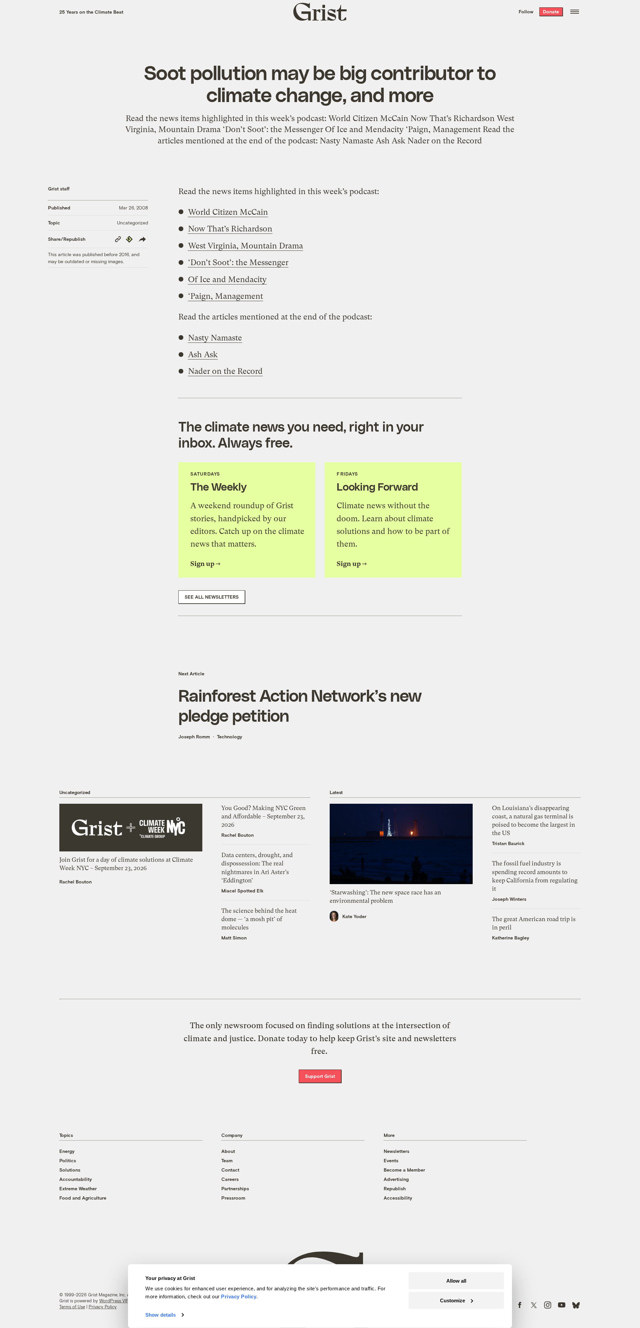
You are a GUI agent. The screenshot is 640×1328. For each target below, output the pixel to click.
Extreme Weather (78, 1188)
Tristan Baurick (508, 843)
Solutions (69, 1170)
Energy (67, 1151)
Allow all (456, 1281)
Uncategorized (132, 222)
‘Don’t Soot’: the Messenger (238, 262)
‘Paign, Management (225, 296)
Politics (67, 1160)
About (228, 1151)
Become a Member (404, 1170)
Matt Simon (234, 937)
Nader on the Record (225, 371)
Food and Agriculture (82, 1198)
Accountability (75, 1179)
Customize (452, 1300)
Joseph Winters (509, 899)
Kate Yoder (354, 916)
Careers (230, 1179)
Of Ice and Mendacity (227, 279)
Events (391, 1160)
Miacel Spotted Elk (242, 890)
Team (227, 1160)
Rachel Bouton (75, 881)
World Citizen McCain (228, 212)
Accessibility (398, 1198)
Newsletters (396, 1151)
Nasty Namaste (215, 338)
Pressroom (233, 1198)
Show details (160, 1315)
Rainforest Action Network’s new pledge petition (299, 705)
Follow (526, 11)
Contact (230, 1170)
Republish (395, 1188)
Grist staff (59, 188)
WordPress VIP (114, 1300)
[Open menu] (575, 11)
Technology (229, 736)
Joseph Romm (194, 736)
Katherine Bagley (510, 937)
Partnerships (235, 1188)
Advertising (396, 1179)
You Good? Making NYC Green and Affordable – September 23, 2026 (263, 816)
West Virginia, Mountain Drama (245, 245)
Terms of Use (72, 1306)
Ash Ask (203, 354)
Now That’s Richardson (230, 228)
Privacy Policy (103, 1306)
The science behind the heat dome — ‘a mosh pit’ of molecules (259, 919)
